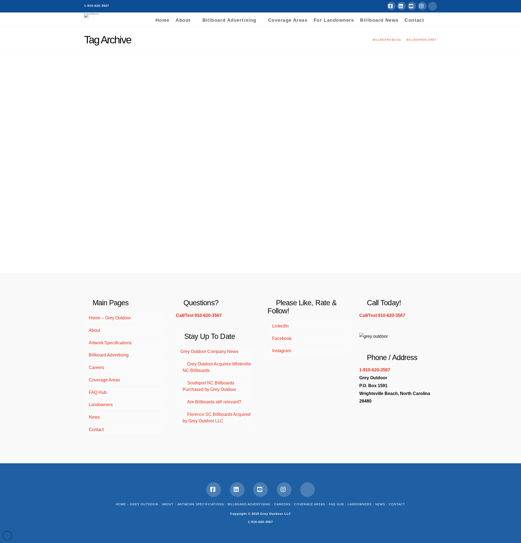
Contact (96, 429)
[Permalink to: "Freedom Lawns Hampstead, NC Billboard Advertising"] (140, 127)
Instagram (281, 350)
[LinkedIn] (401, 6)
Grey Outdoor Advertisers (117, 111)
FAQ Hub (98, 392)
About (94, 330)
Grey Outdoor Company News (209, 351)
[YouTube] (412, 6)
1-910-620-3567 (96, 5)
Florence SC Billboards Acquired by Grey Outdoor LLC (216, 417)
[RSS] (432, 6)
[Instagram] (422, 6)
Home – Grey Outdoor (110, 318)
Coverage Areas (104, 380)
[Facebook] (391, 6)
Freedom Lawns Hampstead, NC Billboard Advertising (135, 86)
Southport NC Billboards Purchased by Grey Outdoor (209, 386)
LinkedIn (280, 326)
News (94, 417)
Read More (166, 247)
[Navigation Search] (432, 19)
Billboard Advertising (109, 355)
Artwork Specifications (110, 342)
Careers (96, 367)
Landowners (101, 404)
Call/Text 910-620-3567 (199, 315)
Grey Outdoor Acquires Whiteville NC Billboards (217, 367)
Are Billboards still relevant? (214, 402)
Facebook (281, 338)
